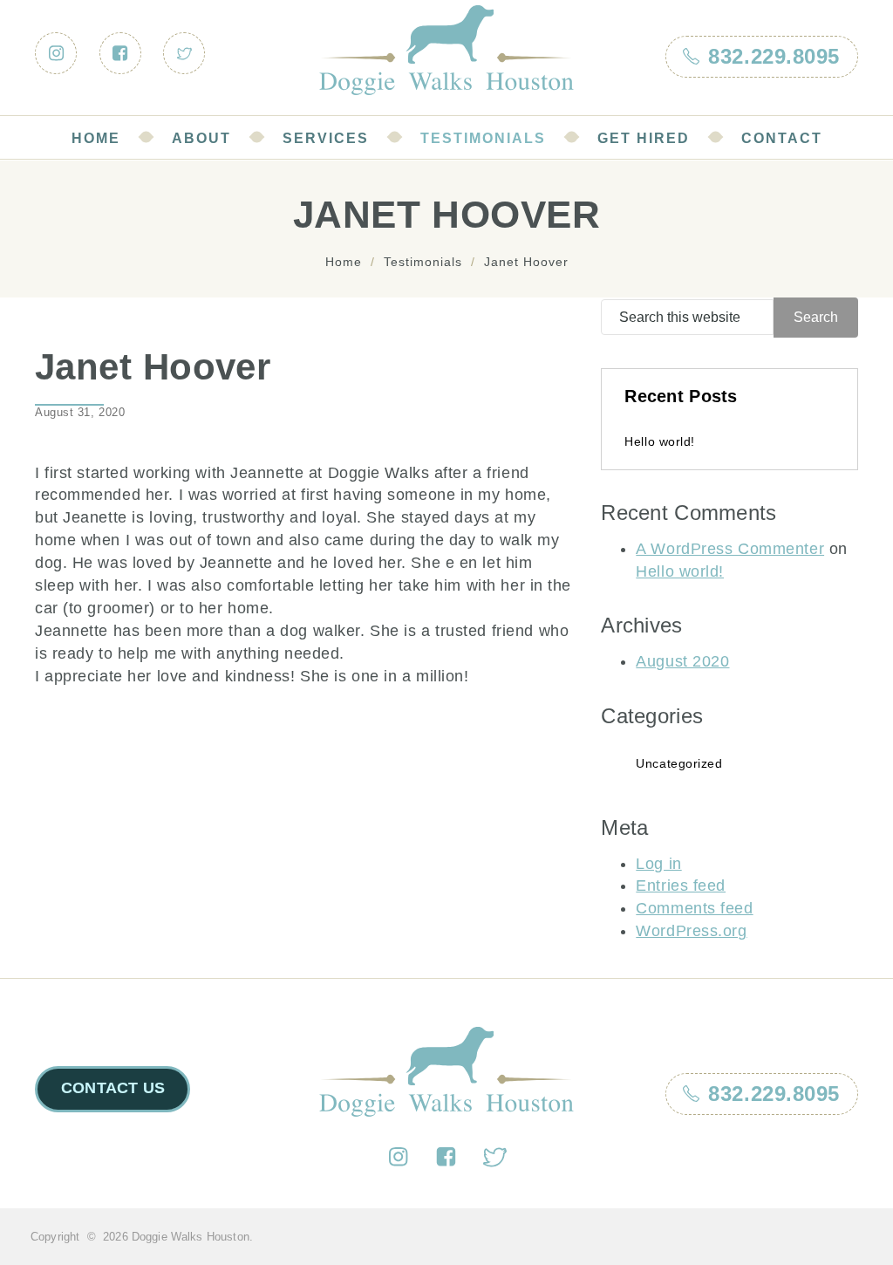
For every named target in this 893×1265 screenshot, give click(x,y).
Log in (658, 863)
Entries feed (681, 885)
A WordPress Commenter (730, 548)
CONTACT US (113, 1088)
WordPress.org (691, 931)
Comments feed (694, 908)
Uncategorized (679, 763)
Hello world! (659, 441)
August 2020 (682, 661)
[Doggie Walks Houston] (446, 50)
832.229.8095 (774, 1093)
